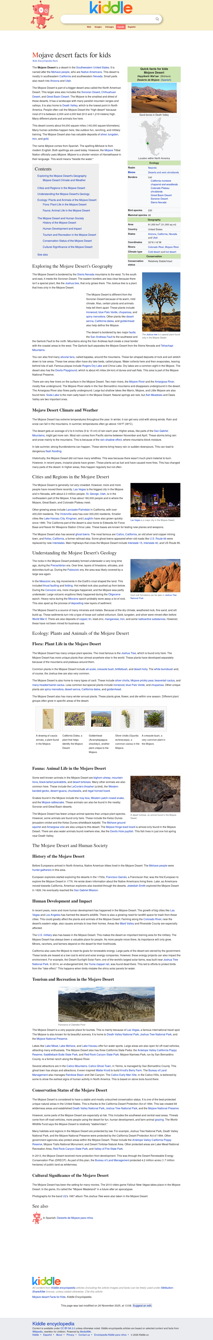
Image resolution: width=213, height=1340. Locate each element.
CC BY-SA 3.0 (68, 1328)
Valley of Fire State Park (108, 1149)
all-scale (91, 669)
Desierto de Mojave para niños (75, 1218)
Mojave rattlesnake (53, 802)
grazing (159, 1119)
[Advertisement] (106, 40)
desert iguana (58, 791)
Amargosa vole (56, 827)
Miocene (73, 598)
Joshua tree (151, 334)
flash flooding (53, 451)
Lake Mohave (67, 1046)
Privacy (70, 1334)
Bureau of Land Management (112, 1160)
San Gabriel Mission (86, 890)
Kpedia (120, 26)
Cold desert (154, 251)
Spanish (166, 79)
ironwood (91, 312)
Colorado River (156, 247)
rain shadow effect (111, 440)
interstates (58, 543)
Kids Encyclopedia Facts (45, 60)
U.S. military (45, 935)
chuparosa (125, 312)
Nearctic (152, 167)
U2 (64, 1196)
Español (131, 26)
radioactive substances (151, 619)
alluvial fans (67, 357)
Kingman (71, 518)
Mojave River (172, 247)
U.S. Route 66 (158, 538)
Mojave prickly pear (142, 680)
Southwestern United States (92, 67)
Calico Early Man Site (124, 1075)
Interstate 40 (151, 543)
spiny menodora (95, 316)
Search (157, 19)
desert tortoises (82, 782)
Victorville (66, 514)
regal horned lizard (99, 791)
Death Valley (69, 105)
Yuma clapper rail (99, 964)
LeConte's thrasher (83, 786)
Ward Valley (127, 923)
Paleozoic (73, 570)
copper (83, 619)
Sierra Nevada (158, 202)
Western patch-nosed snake (107, 798)
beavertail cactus (165, 680)
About (59, 1334)
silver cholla (122, 680)
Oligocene (114, 594)
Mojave (109, 150)
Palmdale (84, 509)
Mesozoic (45, 581)
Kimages (109, 26)
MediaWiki (85, 1331)
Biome (131, 172)
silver (104, 134)
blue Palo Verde (108, 312)
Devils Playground (66, 370)
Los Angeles (53, 915)
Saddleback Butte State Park (61, 1054)
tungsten (113, 134)
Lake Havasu (90, 1046)
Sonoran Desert (159, 198)
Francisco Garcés (116, 877)
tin (90, 619)
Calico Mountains (77, 1066)
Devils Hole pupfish (121, 831)
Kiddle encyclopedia (63, 1288)
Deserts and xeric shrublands (163, 172)
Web (89, 26)
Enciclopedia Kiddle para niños (110, 1334)
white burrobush (163, 669)
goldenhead (127, 321)
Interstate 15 (135, 543)
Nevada (173, 234)
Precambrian (58, 565)
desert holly (140, 669)
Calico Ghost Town (100, 1066)
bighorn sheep (102, 777)
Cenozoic (51, 590)
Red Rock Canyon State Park (101, 1054)
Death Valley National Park (123, 1034)
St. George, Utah (96, 494)
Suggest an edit (142, 1305)
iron (34, 139)
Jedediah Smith (136, 886)
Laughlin (88, 518)
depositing (77, 603)
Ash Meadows (154, 395)
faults (132, 332)
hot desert (171, 251)
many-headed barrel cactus (48, 685)
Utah (155, 237)
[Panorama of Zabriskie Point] (131, 1004)
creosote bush (105, 669)
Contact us (84, 1334)
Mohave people (60, 72)
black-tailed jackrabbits (52, 782)
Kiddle (35, 1334)
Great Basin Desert (161, 195)
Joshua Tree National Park (156, 1034)
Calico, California (126, 534)
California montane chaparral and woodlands (164, 182)
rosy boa (84, 798)
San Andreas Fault (101, 337)
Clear (150, 19)
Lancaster (72, 509)
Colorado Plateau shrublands (160, 189)
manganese (112, 619)
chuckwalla (74, 791)
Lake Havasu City (54, 518)
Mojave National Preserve (52, 1039)
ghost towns (82, 534)
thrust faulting (51, 585)
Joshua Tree (128, 653)
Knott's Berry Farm (131, 1070)
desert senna (72, 689)
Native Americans (91, 72)
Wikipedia (37, 1331)
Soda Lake (52, 395)
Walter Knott (103, 1070)
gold (45, 139)
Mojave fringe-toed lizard (120, 827)
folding (69, 585)
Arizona (152, 234)
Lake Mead (51, 1046)
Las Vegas (135, 520)
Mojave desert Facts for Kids (49, 1297)
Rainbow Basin (75, 1075)
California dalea (104, 321)
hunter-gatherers (42, 870)
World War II (39, 619)
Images (98, 26)
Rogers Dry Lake (92, 366)
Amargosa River (164, 381)
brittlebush (121, 669)
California (163, 234)
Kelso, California (54, 538)
